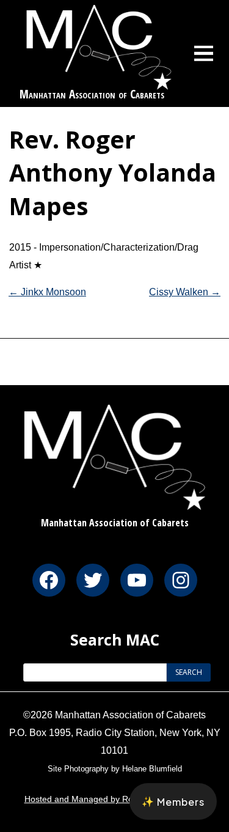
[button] (173, 801)
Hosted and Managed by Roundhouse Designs (114, 799)
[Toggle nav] (204, 53)
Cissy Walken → (184, 292)
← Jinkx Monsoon (47, 292)
